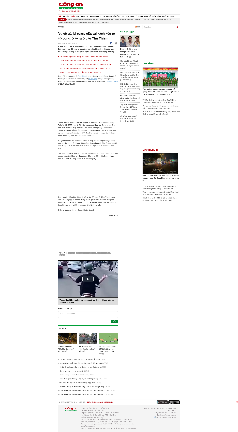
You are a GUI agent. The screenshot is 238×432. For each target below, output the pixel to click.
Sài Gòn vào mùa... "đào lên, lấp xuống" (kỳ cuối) (66, 349)
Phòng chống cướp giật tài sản (89, 22)
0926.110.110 (98, 402)
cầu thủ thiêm (98, 253)
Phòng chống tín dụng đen (124, 19)
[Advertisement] (135, 7)
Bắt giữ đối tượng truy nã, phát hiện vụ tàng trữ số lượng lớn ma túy (128, 118)
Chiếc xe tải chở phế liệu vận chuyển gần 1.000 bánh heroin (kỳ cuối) (84, 390)
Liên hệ (82, 402)
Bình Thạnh (82, 76)
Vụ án (73, 16)
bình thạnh (107, 253)
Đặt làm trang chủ (69, 402)
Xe (168, 16)
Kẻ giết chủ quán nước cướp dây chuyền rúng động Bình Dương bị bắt (85, 64)
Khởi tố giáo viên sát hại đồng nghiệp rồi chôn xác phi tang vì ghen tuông (130, 98)
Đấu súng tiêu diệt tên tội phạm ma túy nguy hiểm (77, 383)
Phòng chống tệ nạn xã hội (68, 22)
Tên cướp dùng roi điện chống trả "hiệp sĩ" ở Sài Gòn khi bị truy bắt (84, 57)
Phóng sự (138, 19)
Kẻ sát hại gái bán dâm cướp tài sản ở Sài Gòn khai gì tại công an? (84, 60)
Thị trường (107, 16)
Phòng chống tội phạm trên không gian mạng (83, 19)
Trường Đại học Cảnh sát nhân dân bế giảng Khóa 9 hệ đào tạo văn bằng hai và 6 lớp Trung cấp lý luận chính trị (161, 91)
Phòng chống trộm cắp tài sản (161, 19)
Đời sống (116, 16)
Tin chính (65, 16)
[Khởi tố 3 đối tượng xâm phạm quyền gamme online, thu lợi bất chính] (130, 41)
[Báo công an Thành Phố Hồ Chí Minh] (70, 5)
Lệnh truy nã (105, 22)
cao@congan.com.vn (169, 415)
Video (172, 16)
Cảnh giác (146, 19)
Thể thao (125, 16)
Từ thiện (152, 16)
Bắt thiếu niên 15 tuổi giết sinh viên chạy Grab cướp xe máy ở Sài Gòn (85, 68)
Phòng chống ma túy (106, 19)
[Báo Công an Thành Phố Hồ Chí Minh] (60, 15)
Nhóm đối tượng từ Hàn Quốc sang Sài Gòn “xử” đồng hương (82, 387)
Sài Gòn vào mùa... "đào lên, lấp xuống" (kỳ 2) (87, 349)
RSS (138, 27)
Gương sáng (143, 16)
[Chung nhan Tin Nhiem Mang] (165, 417)
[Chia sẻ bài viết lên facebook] (111, 43)
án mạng (72, 253)
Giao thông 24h (82, 16)
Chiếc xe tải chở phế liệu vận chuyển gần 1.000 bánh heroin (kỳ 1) (83, 394)
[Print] (116, 43)
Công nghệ (161, 16)
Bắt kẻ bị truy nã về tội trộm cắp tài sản (74, 375)
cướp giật (93, 79)
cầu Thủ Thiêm (111, 81)
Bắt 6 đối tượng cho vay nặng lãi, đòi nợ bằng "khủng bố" (80, 379)
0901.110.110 (109, 402)
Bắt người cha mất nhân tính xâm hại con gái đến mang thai (81, 363)
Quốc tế (133, 16)
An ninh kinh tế (95, 16)
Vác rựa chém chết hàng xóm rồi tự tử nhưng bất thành (80, 359)
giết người (79, 253)
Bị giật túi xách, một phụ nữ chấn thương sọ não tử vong (80, 72)
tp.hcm (62, 255)
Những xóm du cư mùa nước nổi (71, 371)
